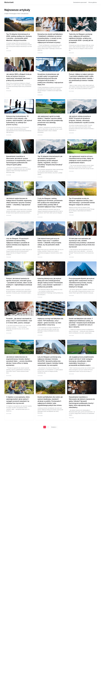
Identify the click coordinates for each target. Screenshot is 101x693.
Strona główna (92, 2)
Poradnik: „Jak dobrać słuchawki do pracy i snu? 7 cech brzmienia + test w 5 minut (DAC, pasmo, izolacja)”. (19, 321)
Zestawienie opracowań (80, 2)
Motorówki (9, 2)
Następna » (54, 427)
